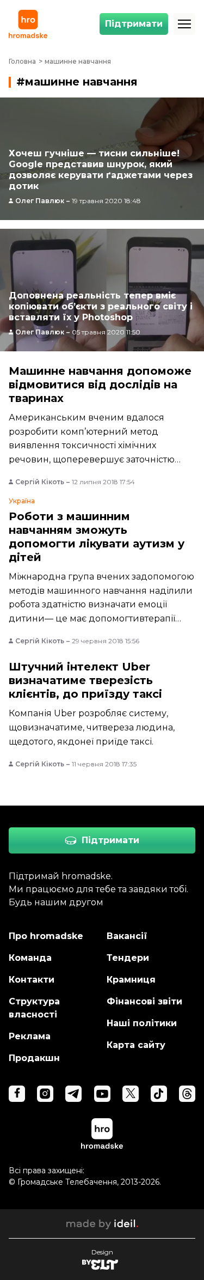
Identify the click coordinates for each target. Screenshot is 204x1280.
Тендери (128, 958)
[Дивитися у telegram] (73, 1094)
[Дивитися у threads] (187, 1094)
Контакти (31, 979)
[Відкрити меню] (184, 24)
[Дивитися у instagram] (45, 1094)
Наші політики (142, 1023)
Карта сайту (136, 1045)
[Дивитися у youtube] (102, 1094)
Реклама (30, 1036)
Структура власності (34, 1008)
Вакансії (127, 936)
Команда (30, 958)
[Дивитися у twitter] (130, 1094)
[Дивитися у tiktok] (159, 1094)
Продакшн (34, 1058)
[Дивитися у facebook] (17, 1094)
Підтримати (134, 24)
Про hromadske (46, 936)
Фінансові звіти (144, 1001)
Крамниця (131, 979)
